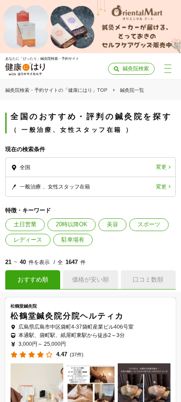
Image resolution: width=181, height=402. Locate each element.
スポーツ (149, 224)
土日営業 (25, 224)
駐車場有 (73, 239)
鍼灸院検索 (136, 68)
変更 (161, 167)
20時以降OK (71, 224)
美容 (112, 224)
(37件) (76, 354)
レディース (28, 239)
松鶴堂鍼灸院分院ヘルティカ (67, 315)
